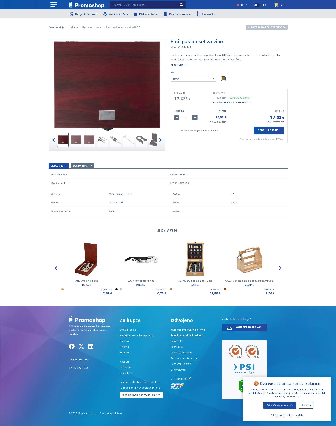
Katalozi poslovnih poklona (188, 330)
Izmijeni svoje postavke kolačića (141, 395)
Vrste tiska (126, 373)
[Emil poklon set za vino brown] (107, 86)
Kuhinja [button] (74, 27)
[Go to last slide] (54, 140)
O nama (124, 347)
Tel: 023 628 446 (78, 368)
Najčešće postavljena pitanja (137, 335)
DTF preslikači (179, 379)
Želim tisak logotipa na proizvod (199, 130)
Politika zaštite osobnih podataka (140, 388)
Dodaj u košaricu (269, 130)
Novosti (124, 362)
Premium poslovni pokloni (187, 335)
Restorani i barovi (181, 364)
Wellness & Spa (118, 14)
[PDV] (257, 5)
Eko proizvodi (178, 370)
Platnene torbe (148, 14)
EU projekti (177, 341)
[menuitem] (63, 140)
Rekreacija (177, 347)
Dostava (125, 341)
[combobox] (193, 79)
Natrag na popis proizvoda (268, 27)
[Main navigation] (54, 5)
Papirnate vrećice (180, 14)
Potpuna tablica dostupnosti (231, 102)
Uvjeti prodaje (128, 330)
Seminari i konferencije (184, 358)
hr (243, 4)
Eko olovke (208, 14)
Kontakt (124, 353)
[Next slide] (160, 140)
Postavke (306, 405)
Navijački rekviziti (86, 14)
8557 (137, 27)
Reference (126, 367)
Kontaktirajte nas (248, 327)
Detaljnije (177, 65)
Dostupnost (81, 165)
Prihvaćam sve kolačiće (280, 405)
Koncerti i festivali (181, 353)
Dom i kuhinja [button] (57, 27)
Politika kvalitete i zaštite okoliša (139, 382)
